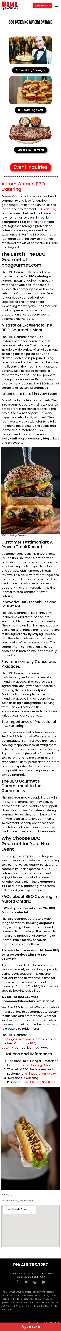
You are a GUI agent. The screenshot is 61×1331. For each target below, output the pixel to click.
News (4, 1200)
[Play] (44, 1282)
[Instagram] (35, 1282)
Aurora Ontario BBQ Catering (23, 186)
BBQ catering (46, 209)
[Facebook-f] (17, 1282)
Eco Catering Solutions (39, 1082)
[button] (56, 5)
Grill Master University (40, 1074)
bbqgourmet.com (18, 1039)
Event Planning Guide (36, 1065)
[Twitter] (26, 1282)
